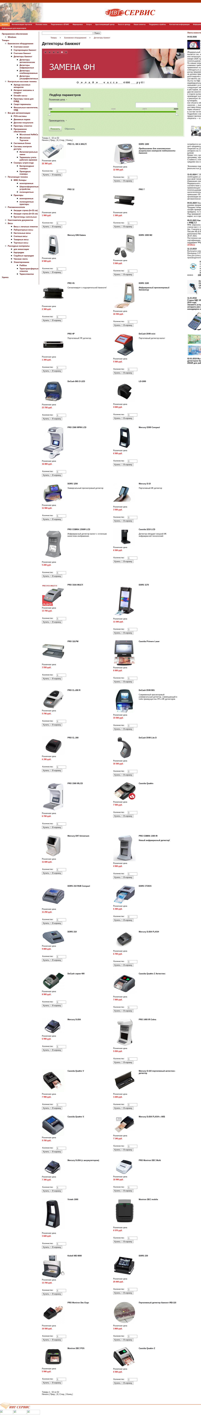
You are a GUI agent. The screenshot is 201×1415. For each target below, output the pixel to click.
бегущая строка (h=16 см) (26, 214)
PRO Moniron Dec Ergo (78, 1303)
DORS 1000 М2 (145, 235)
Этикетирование (21, 262)
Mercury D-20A (74, 1019)
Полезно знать (41, 24)
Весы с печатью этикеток (26, 226)
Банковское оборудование (20, 43)
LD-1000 (142, 381)
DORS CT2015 (145, 886)
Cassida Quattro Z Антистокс (152, 974)
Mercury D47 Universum (78, 836)
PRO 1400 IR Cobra (147, 1019)
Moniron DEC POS (76, 1348)
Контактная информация (179, 24)
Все (75, 140)
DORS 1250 (73, 484)
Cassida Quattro (146, 783)
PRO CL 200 (73, 738)
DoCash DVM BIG (147, 690)
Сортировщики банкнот (25, 50)
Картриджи (19, 252)
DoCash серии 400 (76, 974)
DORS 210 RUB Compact (79, 886)
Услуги (89, 24)
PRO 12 (71, 189)
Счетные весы (20, 236)
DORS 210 (72, 932)
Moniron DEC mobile (148, 1199)
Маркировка (78, 24)
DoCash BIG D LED (76, 381)
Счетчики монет (21, 47)
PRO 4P (71, 334)
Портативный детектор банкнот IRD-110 (157, 1303)
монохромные (26, 183)
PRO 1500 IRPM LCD (77, 427)
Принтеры (18, 195)
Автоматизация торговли (22, 24)
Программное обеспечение (15, 34)
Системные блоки (22, 143)
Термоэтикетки (27, 274)
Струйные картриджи (24, 256)
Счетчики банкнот (22, 53)
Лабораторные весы (23, 230)
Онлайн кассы (20, 96)
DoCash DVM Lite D (148, 738)
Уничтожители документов (20, 220)
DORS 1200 (144, 144)
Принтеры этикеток (23, 126)
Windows (12, 37)
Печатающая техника (18, 177)
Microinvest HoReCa (29, 134)
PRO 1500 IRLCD (75, 783)
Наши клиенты (140, 24)
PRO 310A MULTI (75, 585)
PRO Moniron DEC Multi (150, 1160)
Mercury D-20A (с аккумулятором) (83, 1160)
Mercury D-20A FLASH (149, 932)
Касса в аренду (124, 24)
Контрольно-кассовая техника (22, 81)
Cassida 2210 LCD (147, 529)
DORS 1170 (144, 585)
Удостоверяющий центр (104, 24)
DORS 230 (143, 1256)
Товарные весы (21, 239)
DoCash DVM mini (147, 334)
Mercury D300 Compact (149, 427)
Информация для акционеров (14, 28)
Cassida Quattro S (76, 1117)
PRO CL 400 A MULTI (77, 144)
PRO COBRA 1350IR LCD (79, 529)
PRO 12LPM (73, 641)
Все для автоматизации (19, 113)
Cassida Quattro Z (147, 1348)
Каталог (5, 24)
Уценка (5, 277)
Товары (5, 40)
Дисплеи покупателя (23, 123)
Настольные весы (22, 233)
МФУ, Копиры (20, 180)
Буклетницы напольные (25, 217)
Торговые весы (21, 243)
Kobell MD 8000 (75, 1256)
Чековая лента (21, 259)
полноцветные (27, 192)
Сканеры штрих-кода (24, 163)
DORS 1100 (144, 283)
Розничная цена (57, 99)
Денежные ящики (22, 119)
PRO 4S (71, 283)
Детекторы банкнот (23, 56)
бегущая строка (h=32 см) (26, 210)
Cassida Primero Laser (149, 641)
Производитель (57, 120)
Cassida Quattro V (76, 1071)
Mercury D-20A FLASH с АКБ (152, 1117)
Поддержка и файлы (157, 24)
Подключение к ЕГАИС (60, 24)
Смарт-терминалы (22, 104)
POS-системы (20, 116)
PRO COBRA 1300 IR (148, 836)
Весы (10, 223)
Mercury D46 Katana (77, 235)
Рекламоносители (16, 207)
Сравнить (46, 168)
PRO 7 (141, 189)
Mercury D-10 (145, 484)
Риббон (23, 265)
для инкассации (21, 249)
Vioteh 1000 (73, 1199)
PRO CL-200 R (74, 690)
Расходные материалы (19, 246)
